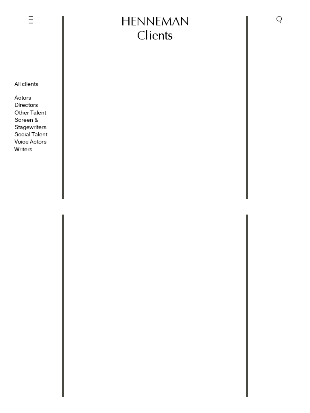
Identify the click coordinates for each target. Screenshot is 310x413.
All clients (26, 84)
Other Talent (30, 113)
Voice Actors (30, 142)
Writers (23, 149)
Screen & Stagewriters (30, 123)
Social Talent (31, 134)
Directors (26, 105)
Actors (23, 98)
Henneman (155, 22)
